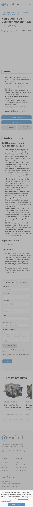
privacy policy (23, 499)
